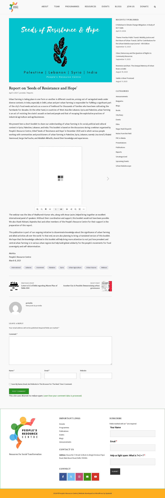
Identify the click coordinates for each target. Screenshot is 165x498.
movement (40, 267)
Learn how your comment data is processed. (62, 396)
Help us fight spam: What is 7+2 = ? (127, 455)
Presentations (121, 142)
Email (47, 370)
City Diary (119, 115)
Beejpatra (119, 101)
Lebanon (28, 267)
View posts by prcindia (34, 305)
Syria (62, 267)
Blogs (118, 6)
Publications (120, 147)
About (45, 6)
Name (11, 370)
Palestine (52, 267)
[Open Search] (155, 7)
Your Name (115, 427)
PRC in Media (121, 138)
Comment (13, 334)
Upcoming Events (122, 161)
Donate (144, 6)
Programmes (72, 6)
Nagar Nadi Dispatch (123, 128)
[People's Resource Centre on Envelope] (87, 477)
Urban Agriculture (75, 267)
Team (57, 6)
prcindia (22, 92)
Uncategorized (121, 156)
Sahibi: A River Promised (125, 78)
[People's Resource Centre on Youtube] (95, 477)
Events (105, 6)
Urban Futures (91, 267)
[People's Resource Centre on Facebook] (63, 477)
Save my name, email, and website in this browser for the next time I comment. (41, 384)
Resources (90, 6)
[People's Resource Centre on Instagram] (79, 477)
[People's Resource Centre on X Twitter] (71, 477)
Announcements (122, 96)
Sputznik (109, 493)
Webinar (104, 267)
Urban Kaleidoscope (123, 165)
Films (118, 124)
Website (83, 370)
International (16, 267)
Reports (30, 92)
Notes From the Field (123, 133)
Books (118, 110)
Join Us (131, 6)
